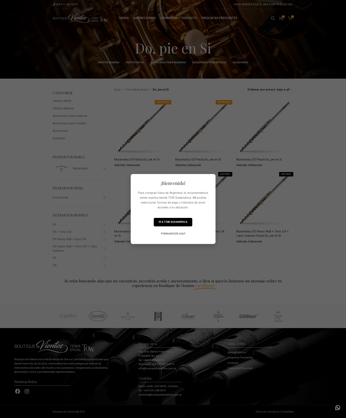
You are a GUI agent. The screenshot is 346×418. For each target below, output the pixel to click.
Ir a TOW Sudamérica (173, 221)
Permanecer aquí (173, 233)
